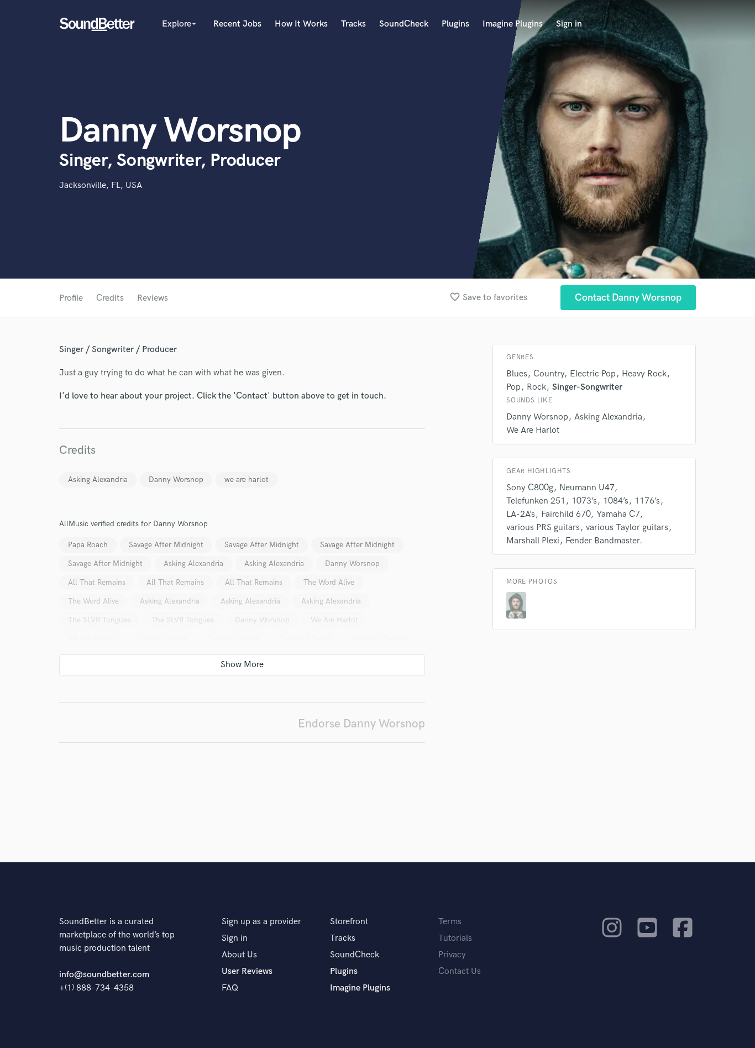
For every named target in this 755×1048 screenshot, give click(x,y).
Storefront (349, 921)
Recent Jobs (237, 24)
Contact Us (459, 971)
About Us (239, 955)
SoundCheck (403, 24)
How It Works (301, 24)
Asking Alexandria (98, 479)
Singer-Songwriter (587, 387)
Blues (516, 374)
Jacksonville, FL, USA (100, 185)
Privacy (452, 955)
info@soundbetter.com (104, 975)
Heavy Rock (644, 374)
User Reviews (247, 971)
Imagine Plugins (513, 24)
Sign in (569, 24)
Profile (71, 298)
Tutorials (455, 938)
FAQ (230, 988)
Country (548, 374)
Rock (536, 387)
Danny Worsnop (176, 479)
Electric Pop (593, 374)
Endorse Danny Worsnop (361, 724)
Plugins (455, 24)
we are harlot (246, 479)
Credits (110, 298)
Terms (450, 921)
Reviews (152, 298)
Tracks (353, 24)
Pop (513, 387)
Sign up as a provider (261, 921)
